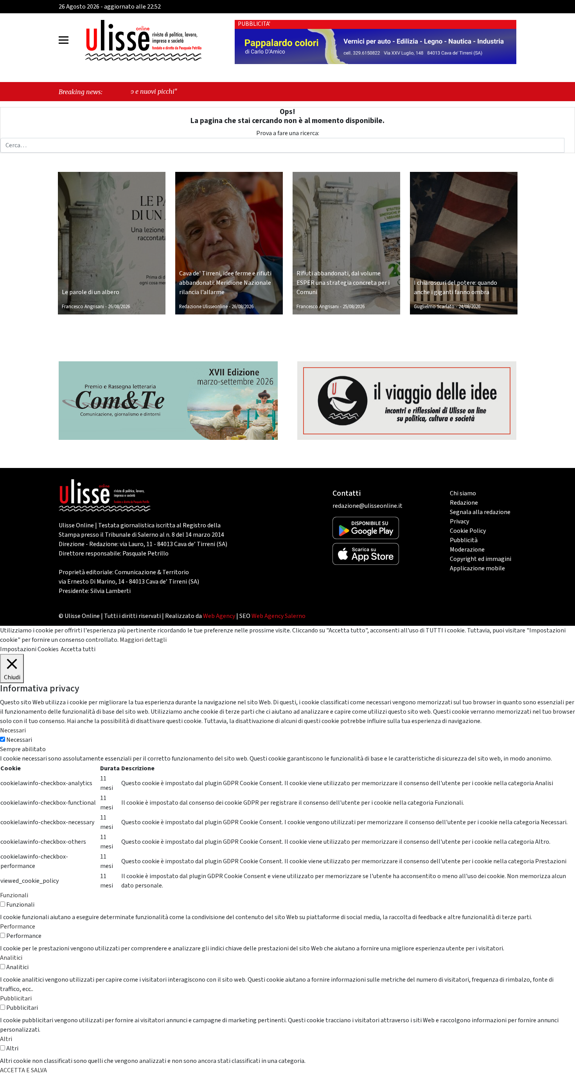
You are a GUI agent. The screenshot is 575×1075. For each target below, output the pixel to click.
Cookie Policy (468, 531)
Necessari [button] (13, 730)
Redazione (464, 502)
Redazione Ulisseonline (203, 306)
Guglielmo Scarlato (434, 306)
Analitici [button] (11, 958)
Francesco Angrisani (83, 306)
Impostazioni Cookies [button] (29, 649)
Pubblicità (464, 540)
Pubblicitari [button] (16, 998)
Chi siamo (463, 493)
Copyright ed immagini (480, 559)
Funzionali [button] (14, 895)
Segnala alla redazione (480, 512)
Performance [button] (17, 926)
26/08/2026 (119, 306)
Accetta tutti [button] (78, 649)
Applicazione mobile (477, 568)
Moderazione (467, 549)
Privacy (459, 521)
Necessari (19, 740)
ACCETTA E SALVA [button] (23, 1070)
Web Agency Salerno (278, 616)
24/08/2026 (469, 306)
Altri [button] (6, 1039)
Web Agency (219, 616)
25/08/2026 (354, 306)
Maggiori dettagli (143, 640)
